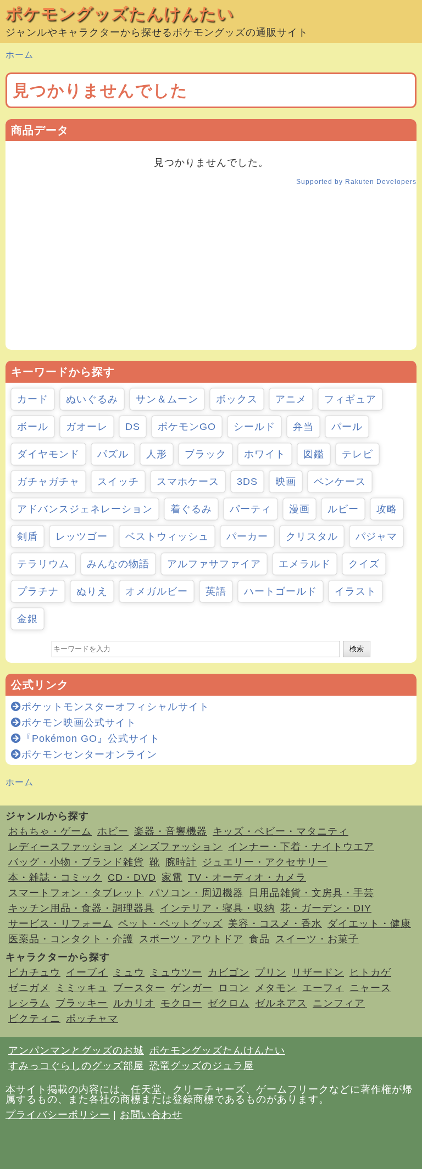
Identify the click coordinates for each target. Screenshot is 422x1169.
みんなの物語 (118, 563)
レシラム (29, 1003)
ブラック (205, 454)
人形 (156, 454)
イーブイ (87, 972)
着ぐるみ (191, 509)
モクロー (181, 1003)
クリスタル (312, 536)
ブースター (139, 987)
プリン (270, 972)
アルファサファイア (214, 563)
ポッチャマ (92, 1018)
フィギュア (350, 399)
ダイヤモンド (48, 454)
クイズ (364, 563)
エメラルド (305, 563)
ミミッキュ (81, 987)
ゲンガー (192, 987)
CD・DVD (132, 877)
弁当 (303, 426)
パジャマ (376, 536)
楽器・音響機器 (170, 831)
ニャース (370, 987)
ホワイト (265, 454)
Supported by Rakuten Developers (356, 182)
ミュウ (129, 972)
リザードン (318, 972)
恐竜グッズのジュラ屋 (201, 1065)
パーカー (247, 536)
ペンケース (340, 481)
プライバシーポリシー (57, 1114)
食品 (259, 938)
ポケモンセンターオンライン (89, 754)
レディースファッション (65, 846)
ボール (32, 426)
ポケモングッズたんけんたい (119, 13)
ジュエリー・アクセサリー (264, 862)
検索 (356, 649)
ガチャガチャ (48, 481)
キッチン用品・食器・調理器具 (81, 908)
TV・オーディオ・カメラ (247, 877)
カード (32, 399)
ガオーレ (87, 426)
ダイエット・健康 (369, 923)
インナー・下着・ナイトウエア (301, 846)
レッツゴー (81, 536)
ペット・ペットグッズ (170, 923)
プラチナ (38, 591)
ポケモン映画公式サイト (78, 722)
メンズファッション (176, 846)
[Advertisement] (211, 273)
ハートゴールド (280, 591)
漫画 (299, 509)
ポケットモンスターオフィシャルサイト (115, 706)
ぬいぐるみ (92, 399)
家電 (172, 877)
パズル (113, 454)
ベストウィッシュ (167, 536)
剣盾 (27, 536)
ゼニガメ (29, 987)
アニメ (291, 399)
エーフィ (323, 987)
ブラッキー (81, 1003)
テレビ (357, 454)
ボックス (237, 399)
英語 (216, 591)
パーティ (250, 509)
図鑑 (313, 454)
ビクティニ (34, 1018)
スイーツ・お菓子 (317, 938)
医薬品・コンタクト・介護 (71, 938)
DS (132, 426)
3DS (247, 481)
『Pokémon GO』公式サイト (90, 738)
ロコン (233, 987)
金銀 (27, 618)
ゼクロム (228, 1003)
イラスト (355, 591)
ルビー (343, 509)
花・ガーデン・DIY (325, 908)
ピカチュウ (34, 972)
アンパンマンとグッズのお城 (76, 1050)
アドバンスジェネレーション (85, 509)
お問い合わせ (151, 1114)
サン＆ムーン (167, 399)
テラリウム (43, 563)
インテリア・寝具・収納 (217, 908)
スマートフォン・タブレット (76, 892)
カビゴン (228, 972)
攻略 (386, 509)
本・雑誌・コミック (55, 877)
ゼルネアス (281, 1003)
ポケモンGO (187, 426)
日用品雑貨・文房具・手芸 (311, 892)
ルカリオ (134, 1003)
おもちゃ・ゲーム (50, 831)
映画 (285, 481)
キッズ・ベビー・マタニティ (280, 831)
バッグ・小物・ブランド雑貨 (76, 862)
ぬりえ (92, 591)
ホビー (113, 831)
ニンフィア (339, 1003)
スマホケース (188, 481)
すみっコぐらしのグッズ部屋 (76, 1065)
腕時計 (181, 862)
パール (347, 426)
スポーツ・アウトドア (191, 938)
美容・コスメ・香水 (275, 923)
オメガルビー (156, 591)
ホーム (19, 54)
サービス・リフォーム (60, 923)
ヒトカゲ (370, 972)
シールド (254, 426)
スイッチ (118, 481)
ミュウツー (176, 972)
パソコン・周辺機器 (196, 892)
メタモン (276, 987)
